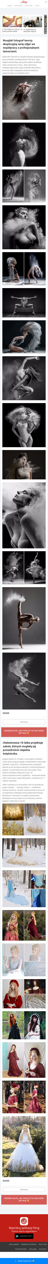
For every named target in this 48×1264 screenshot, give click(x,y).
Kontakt (43, 1249)
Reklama (33, 1249)
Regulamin (14, 1244)
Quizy (37, 5)
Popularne (18, 5)
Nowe (10, 5)
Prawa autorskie (29, 1244)
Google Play (26, 1236)
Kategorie (28, 5)
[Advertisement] (24, 1255)
